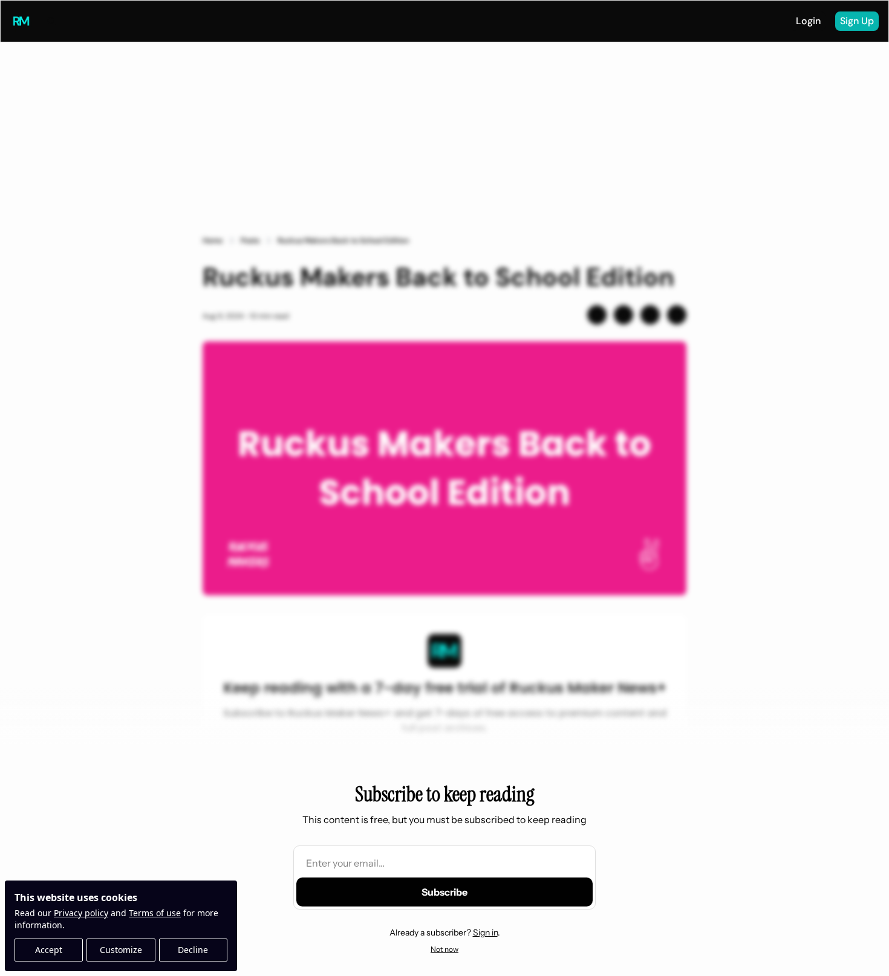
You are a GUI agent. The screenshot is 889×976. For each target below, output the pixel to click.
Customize (121, 949)
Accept (48, 949)
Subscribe (444, 892)
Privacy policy (81, 913)
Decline (193, 949)
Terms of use (155, 913)
